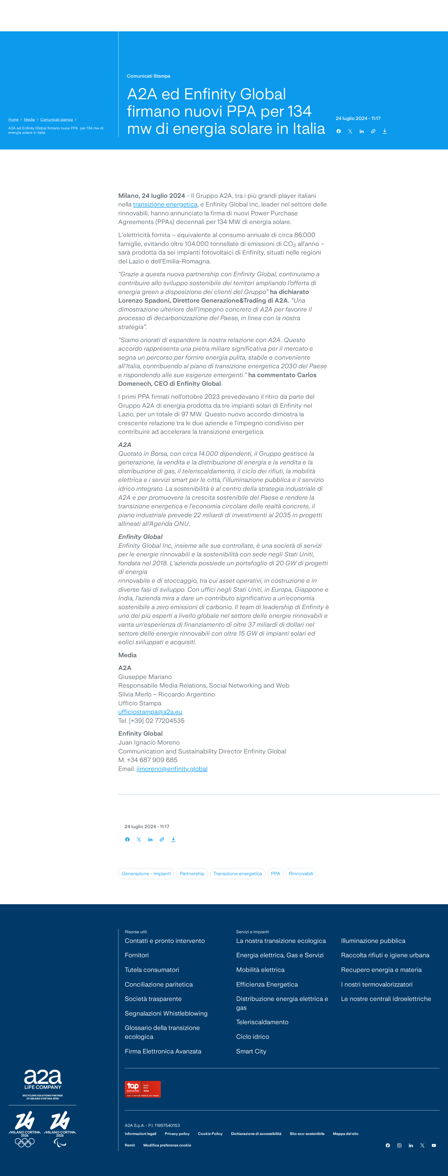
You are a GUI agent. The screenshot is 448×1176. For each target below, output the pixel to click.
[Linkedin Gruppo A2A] (411, 1145)
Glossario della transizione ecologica (162, 1032)
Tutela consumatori (152, 969)
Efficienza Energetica (267, 984)
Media (29, 119)
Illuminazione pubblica (373, 940)
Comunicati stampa (56, 119)
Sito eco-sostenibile (307, 1134)
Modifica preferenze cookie (167, 1145)
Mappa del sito (346, 1134)
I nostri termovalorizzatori (377, 984)
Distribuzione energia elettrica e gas (282, 1003)
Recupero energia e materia (381, 969)
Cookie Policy (210, 1134)
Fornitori (137, 955)
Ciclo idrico (252, 1036)
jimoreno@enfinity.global (172, 769)
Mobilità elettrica (260, 969)
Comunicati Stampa (148, 76)
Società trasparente (153, 998)
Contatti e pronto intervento (165, 940)
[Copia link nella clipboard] (373, 131)
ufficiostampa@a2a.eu (150, 712)
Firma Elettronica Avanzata (163, 1051)
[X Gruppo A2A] (422, 1145)
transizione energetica (165, 204)
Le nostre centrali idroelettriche (386, 998)
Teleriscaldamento (262, 1022)
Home (13, 119)
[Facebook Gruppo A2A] (388, 1145)
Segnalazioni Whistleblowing (166, 1013)
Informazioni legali (140, 1134)
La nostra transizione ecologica (281, 940)
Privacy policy (177, 1134)
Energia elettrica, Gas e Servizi (280, 955)
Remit (130, 1145)
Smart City (251, 1051)
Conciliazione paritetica (159, 984)
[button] (384, 131)
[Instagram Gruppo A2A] (399, 1145)
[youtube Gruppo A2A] (434, 1145)
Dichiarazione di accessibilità (256, 1134)
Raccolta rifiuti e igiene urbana (385, 955)
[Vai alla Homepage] (42, 1108)
